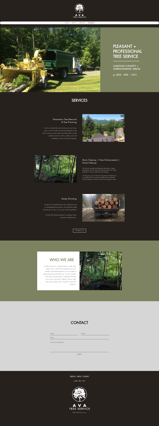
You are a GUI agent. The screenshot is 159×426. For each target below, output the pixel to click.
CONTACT (86, 376)
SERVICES (72, 376)
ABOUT (79, 376)
